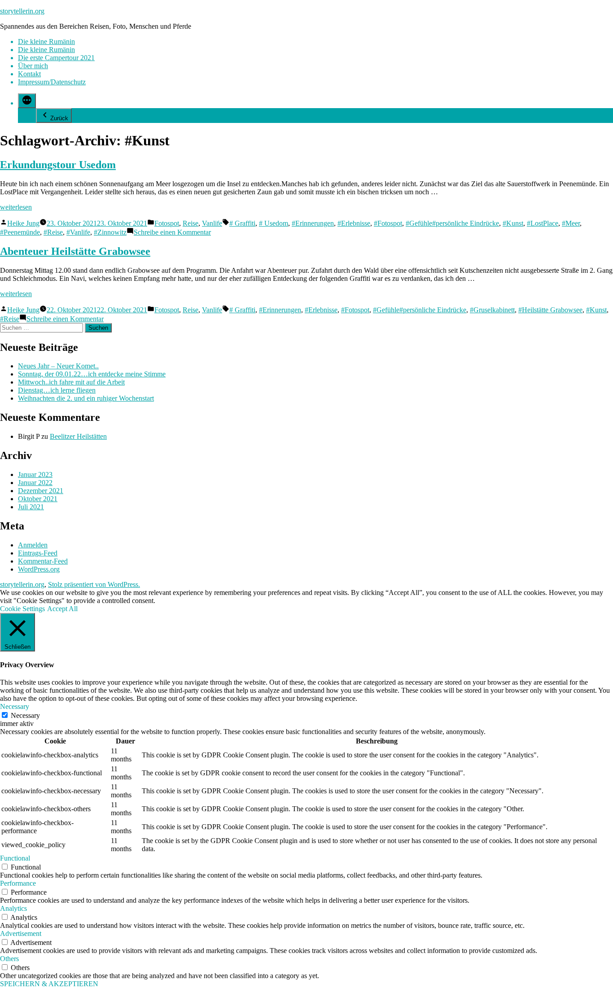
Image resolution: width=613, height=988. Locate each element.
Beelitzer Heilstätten (78, 436)
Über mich (33, 66)
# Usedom (273, 223)
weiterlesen (16, 207)
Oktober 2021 (37, 499)
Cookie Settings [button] (22, 608)
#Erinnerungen (313, 223)
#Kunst (513, 223)
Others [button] (9, 958)
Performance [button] (18, 883)
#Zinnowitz (110, 232)
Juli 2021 (31, 507)
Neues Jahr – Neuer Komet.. (58, 366)
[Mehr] (27, 100)
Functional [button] (15, 858)
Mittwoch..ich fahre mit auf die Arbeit (71, 382)
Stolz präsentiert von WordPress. (94, 584)
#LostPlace (542, 223)
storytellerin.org (22, 11)
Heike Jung (23, 223)
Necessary (25, 715)
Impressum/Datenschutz (52, 82)
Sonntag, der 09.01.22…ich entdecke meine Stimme (92, 374)
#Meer (571, 223)
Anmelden (33, 545)
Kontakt (29, 74)
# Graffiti (242, 223)
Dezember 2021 (40, 490)
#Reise (53, 232)
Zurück (59, 118)
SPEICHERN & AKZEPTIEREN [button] (49, 984)
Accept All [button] (62, 608)
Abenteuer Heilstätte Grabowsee (75, 251)
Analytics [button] (13, 908)
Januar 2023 (35, 474)
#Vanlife (78, 232)
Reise (190, 223)
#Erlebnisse (353, 223)
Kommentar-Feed (43, 561)
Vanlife (212, 223)
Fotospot (166, 223)
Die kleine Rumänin (46, 41)
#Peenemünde (20, 232)
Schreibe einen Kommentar (172, 232)
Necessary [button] (14, 706)
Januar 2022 (35, 482)
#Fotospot (388, 223)
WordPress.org (39, 569)
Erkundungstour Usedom (58, 164)
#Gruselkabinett (492, 310)
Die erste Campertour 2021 (56, 57)
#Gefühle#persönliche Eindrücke (452, 223)
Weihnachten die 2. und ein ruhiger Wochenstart (86, 398)
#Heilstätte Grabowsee (550, 310)
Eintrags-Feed (37, 553)
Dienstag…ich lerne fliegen (57, 390)
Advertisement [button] (20, 933)
